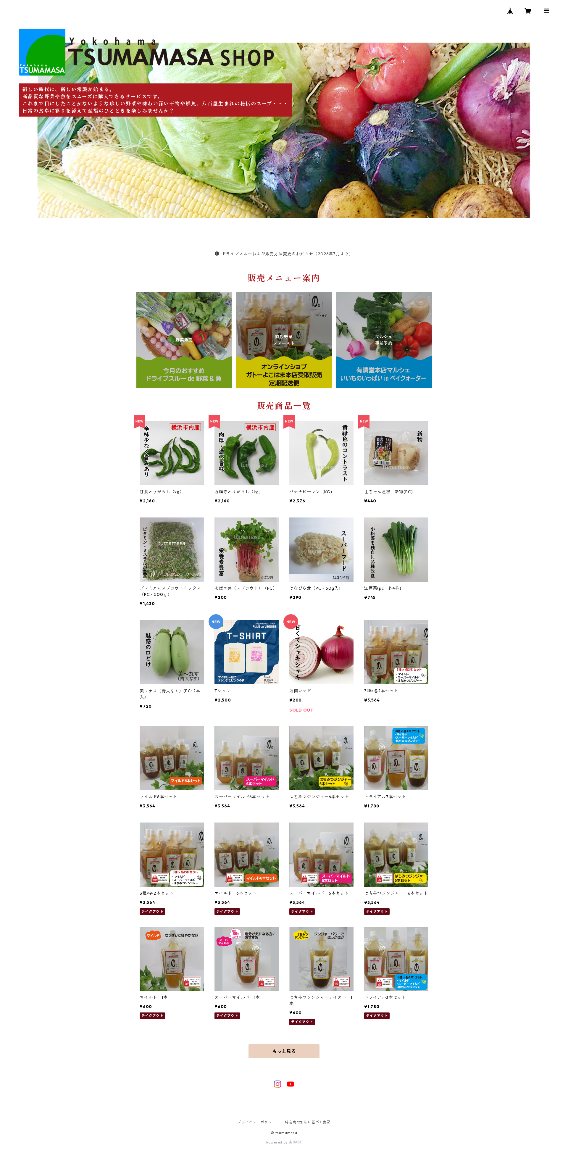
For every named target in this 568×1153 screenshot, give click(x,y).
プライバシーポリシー (256, 1122)
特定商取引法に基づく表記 (307, 1122)
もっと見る (284, 1051)
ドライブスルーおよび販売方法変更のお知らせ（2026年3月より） (287, 254)
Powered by (277, 1142)
